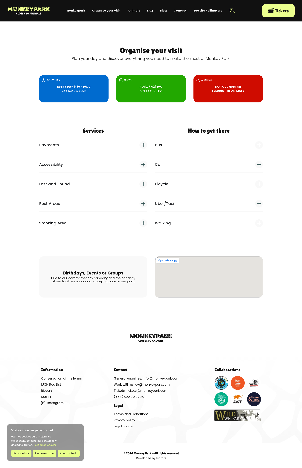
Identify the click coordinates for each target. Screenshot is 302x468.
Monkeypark (75, 11)
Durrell (46, 397)
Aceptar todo (68, 453)
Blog (163, 11)
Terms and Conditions (131, 414)
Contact (180, 11)
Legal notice (123, 426)
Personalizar (21, 453)
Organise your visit (106, 11)
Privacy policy (124, 420)
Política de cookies (45, 445)
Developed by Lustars (151, 458)
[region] (45, 442)
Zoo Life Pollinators (207, 11)
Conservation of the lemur (61, 378)
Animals (134, 11)
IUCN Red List (51, 384)
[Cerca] (80, 427)
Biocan (46, 390)
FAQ (150, 11)
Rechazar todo (44, 453)
